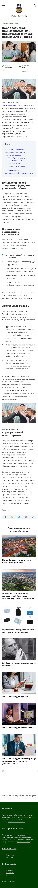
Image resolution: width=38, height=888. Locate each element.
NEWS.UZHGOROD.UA (11, 840)
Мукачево (10, 857)
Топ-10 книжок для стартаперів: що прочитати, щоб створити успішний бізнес (19, 761)
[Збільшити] (33, 406)
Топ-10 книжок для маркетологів (18, 728)
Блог (11, 23)
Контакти (10, 873)
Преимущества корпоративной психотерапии (17, 160)
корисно (6, 510)
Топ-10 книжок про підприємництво (19, 796)
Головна (5, 23)
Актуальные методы (17, 167)
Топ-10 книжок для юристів (15, 697)
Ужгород (10, 855)
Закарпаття (9, 848)
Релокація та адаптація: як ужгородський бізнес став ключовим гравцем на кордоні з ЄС (19, 596)
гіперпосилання (23, 842)
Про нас (9, 871)
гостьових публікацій (16, 822)
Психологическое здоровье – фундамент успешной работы (15, 152)
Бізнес (17, 23)
